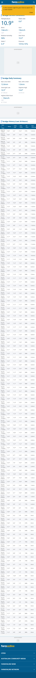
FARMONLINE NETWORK (10, 669)
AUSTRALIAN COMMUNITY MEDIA (13, 659)
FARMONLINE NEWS (8, 664)
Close (31, 12)
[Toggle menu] (2, 2)
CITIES (3, 653)
